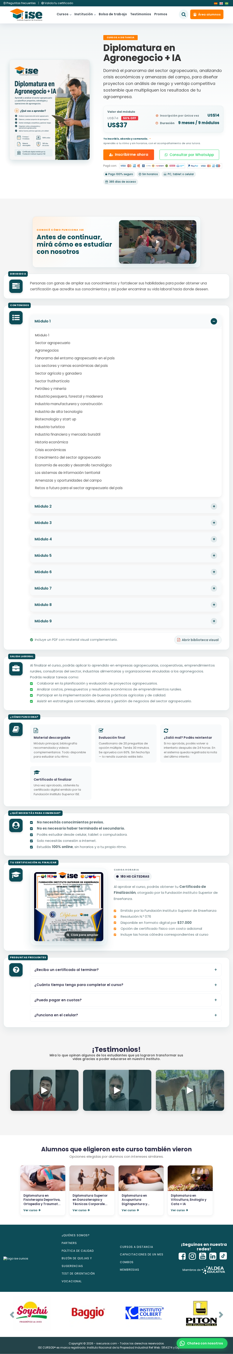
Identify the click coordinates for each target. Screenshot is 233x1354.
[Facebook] (182, 1256)
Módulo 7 (43, 588)
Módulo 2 (43, 506)
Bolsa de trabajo (113, 14)
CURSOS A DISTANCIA (136, 1247)
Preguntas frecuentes (21, 3)
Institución (83, 14)
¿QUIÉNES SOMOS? (76, 1235)
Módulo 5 (43, 555)
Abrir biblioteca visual (200, 640)
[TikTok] (223, 1256)
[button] (202, 1343)
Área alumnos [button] (209, 14)
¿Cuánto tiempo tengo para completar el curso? (78, 984)
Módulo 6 (43, 572)
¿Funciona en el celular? (56, 1015)
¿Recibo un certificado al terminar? (66, 969)
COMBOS (127, 1262)
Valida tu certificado (58, 3)
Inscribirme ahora (131, 154)
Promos (160, 14)
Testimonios (140, 14)
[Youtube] (202, 1256)
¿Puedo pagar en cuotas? (58, 1000)
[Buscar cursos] (183, 14)
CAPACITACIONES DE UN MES (141, 1254)
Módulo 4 (43, 539)
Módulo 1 (43, 321)
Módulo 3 (43, 522)
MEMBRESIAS (129, 1270)
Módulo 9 (43, 621)
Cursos (62, 14)
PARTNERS (69, 1243)
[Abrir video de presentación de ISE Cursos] (157, 242)
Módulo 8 (43, 604)
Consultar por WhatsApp (192, 154)
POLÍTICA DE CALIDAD (78, 1251)
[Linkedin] (213, 1256)
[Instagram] (192, 1256)
